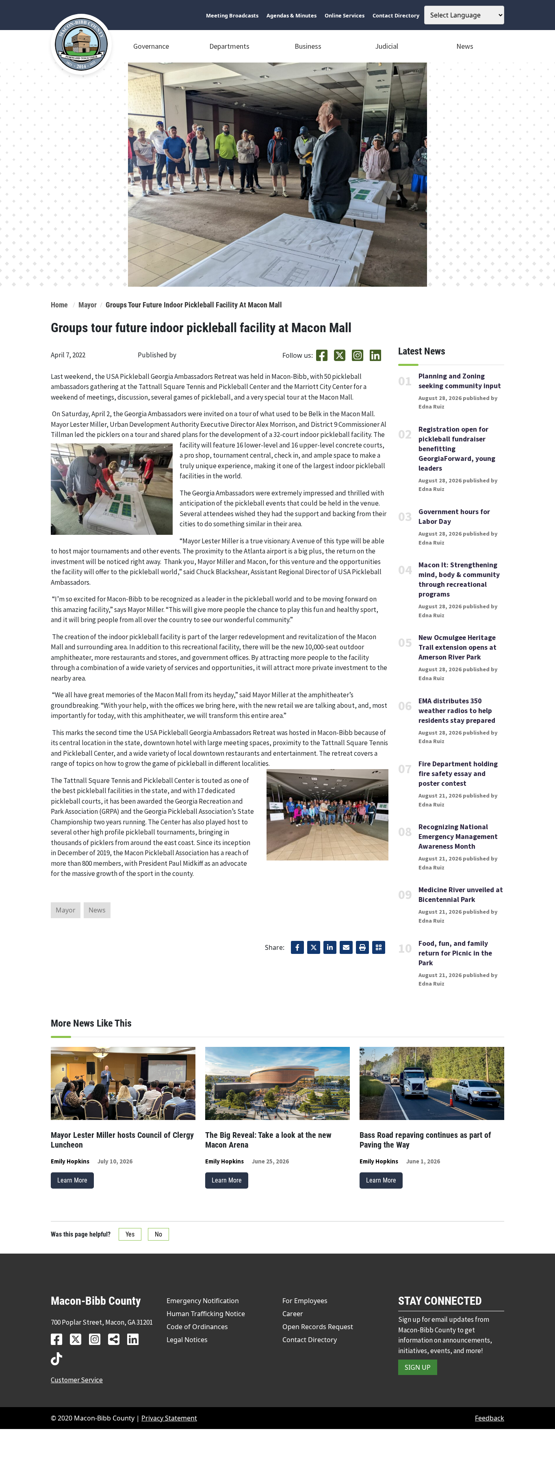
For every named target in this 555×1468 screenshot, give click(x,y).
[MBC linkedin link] (136, 1339)
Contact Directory (309, 1339)
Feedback (489, 1418)
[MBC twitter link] (78, 1339)
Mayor (87, 305)
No (158, 1234)
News (464, 46)
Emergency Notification (203, 1300)
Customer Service (77, 1379)
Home (59, 305)
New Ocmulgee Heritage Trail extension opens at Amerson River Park (457, 647)
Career (292, 1313)
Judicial (386, 46)
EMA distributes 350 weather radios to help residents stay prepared (456, 710)
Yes (130, 1234)
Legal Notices (187, 1339)
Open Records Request (317, 1326)
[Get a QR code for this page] (378, 947)
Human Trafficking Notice (206, 1313)
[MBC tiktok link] (59, 1358)
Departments (229, 46)
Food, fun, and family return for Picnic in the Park (455, 953)
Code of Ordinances (197, 1326)
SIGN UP (418, 1367)
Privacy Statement (169, 1418)
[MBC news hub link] (117, 1339)
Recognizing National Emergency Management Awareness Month (458, 836)
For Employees (304, 1300)
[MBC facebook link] (59, 1339)
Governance (151, 46)
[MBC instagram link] (97, 1339)
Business (308, 46)
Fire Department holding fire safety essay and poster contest (458, 773)
